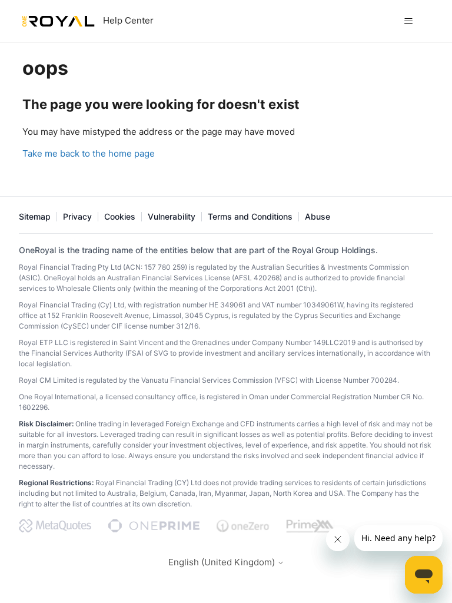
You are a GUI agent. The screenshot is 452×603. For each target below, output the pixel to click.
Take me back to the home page (88, 153)
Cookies (119, 216)
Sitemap (35, 216)
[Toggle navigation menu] (409, 21)
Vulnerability (171, 216)
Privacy (77, 216)
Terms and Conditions (250, 216)
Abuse (317, 216)
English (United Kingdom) (222, 562)
